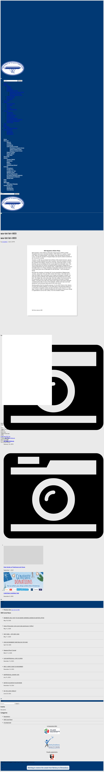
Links (5, 125)
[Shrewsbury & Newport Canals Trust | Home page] (13, 75)
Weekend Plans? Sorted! (10, 652)
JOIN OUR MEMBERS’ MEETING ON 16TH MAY (16, 643)
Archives (6, 111)
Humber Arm (10, 113)
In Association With (52, 727)
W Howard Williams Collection (14, 119)
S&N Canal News (8, 721)
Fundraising (10, 89)
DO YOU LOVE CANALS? (10, 692)
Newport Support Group (16, 95)
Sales (5, 124)
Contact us (9, 131)
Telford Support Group (15, 93)
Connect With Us (8, 129)
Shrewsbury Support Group (17, 92)
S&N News (6, 126)
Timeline (9, 108)
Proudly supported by (52, 753)
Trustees (9, 88)
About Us (6, 85)
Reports (9, 86)
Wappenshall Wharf (12, 109)
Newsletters (7, 718)
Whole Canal (10, 122)
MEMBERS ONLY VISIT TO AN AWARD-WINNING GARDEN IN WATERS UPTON (24, 619)
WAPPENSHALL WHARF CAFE (11, 676)
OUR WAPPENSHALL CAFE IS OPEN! (13, 660)
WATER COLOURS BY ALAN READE (13, 684)
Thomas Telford (11, 103)
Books (8, 106)
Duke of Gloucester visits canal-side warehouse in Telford (18, 627)
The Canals (6, 101)
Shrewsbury (10, 112)
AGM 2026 (9, 99)
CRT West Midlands (9, 442)
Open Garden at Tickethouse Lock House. (14, 568)
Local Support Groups (12, 90)
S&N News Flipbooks (12, 128)
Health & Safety (11, 96)
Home (5, 83)
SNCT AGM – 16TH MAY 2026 (11, 635)
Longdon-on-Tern (11, 115)
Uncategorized (7, 724)
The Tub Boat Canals (12, 118)
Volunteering (10, 134)
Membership (10, 132)
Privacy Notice (10, 98)
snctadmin (5, 241)
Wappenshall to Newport (13, 121)
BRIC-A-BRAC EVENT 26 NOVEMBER (13, 668)
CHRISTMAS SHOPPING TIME (11, 594)
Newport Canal (10, 116)
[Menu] (1, 78)
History (5, 102)
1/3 (2, 430)
